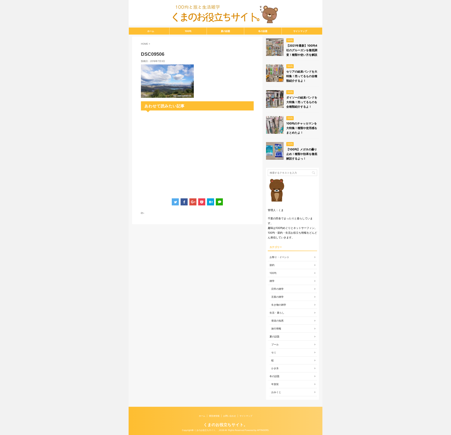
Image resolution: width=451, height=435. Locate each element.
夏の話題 (225, 31)
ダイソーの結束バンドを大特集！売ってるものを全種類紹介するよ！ (301, 102)
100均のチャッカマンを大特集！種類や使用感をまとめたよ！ (301, 128)
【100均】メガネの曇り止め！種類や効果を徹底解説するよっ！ (301, 154)
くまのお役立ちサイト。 (225, 424)
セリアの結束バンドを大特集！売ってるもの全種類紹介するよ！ (301, 76)
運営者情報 (214, 416)
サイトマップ (300, 31)
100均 (188, 31)
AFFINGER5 (262, 430)
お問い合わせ (229, 416)
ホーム (150, 31)
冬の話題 (262, 31)
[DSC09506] (167, 95)
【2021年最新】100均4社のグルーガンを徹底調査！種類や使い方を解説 (301, 50)
